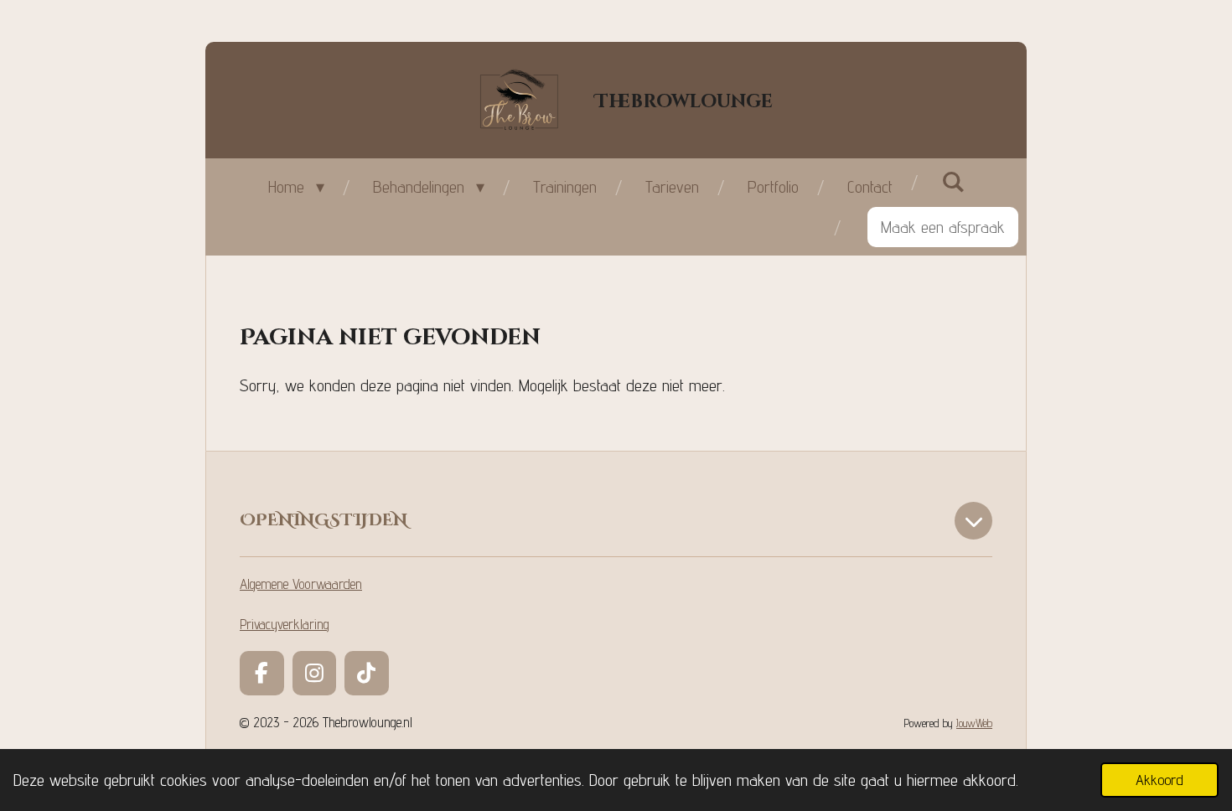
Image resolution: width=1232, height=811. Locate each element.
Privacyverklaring (284, 624)
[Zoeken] (953, 182)
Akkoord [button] (1159, 779)
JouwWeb (974, 722)
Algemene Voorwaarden (301, 584)
